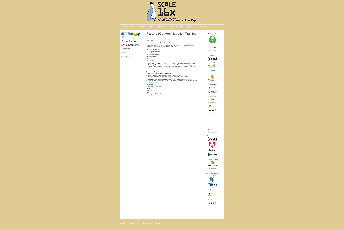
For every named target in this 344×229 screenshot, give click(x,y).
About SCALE (123, 223)
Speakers (152, 26)
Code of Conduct (133, 223)
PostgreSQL (167, 43)
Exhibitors (179, 26)
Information (203, 26)
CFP (195, 26)
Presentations (161, 26)
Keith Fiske (149, 40)
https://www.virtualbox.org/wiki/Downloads (163, 68)
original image (154, 82)
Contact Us (143, 223)
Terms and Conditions (153, 223)
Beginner (155, 43)
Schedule (141, 26)
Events (171, 26)
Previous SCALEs (129, 26)
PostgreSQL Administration (154, 86)
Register (188, 26)
